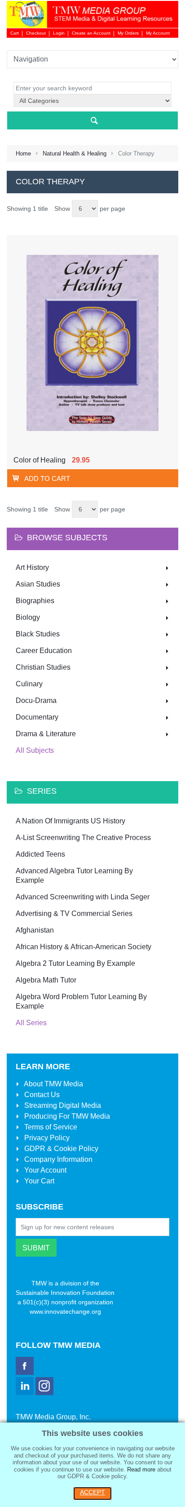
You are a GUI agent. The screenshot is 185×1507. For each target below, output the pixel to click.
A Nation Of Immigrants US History (70, 821)
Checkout (36, 33)
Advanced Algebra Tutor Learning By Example (74, 875)
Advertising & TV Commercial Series (74, 913)
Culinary (29, 684)
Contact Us (41, 1094)
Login (59, 33)
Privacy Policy (46, 1138)
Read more (141, 1469)
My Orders (128, 33)
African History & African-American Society (83, 947)
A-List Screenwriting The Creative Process (83, 837)
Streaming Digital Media (61, 1105)
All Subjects (35, 750)
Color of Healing (39, 460)
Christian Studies (43, 667)
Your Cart (38, 1181)
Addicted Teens (40, 854)
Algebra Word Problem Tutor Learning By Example (81, 1001)
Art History (32, 567)
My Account (158, 33)
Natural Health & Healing (74, 153)
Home (23, 153)
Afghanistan (35, 930)
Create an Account (91, 33)
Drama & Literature (46, 734)
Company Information (57, 1159)
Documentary (37, 717)
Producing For (66, 1116)
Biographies (35, 601)
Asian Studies (38, 584)
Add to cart (47, 478)
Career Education (44, 650)
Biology (28, 617)
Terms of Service (49, 1127)
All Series (31, 1023)
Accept (92, 1492)
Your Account (44, 1170)
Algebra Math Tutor (46, 980)
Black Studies (38, 634)
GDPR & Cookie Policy (60, 1148)
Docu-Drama (36, 700)
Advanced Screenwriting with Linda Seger (83, 897)
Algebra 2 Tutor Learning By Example (75, 963)
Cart (14, 33)
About (52, 1084)
